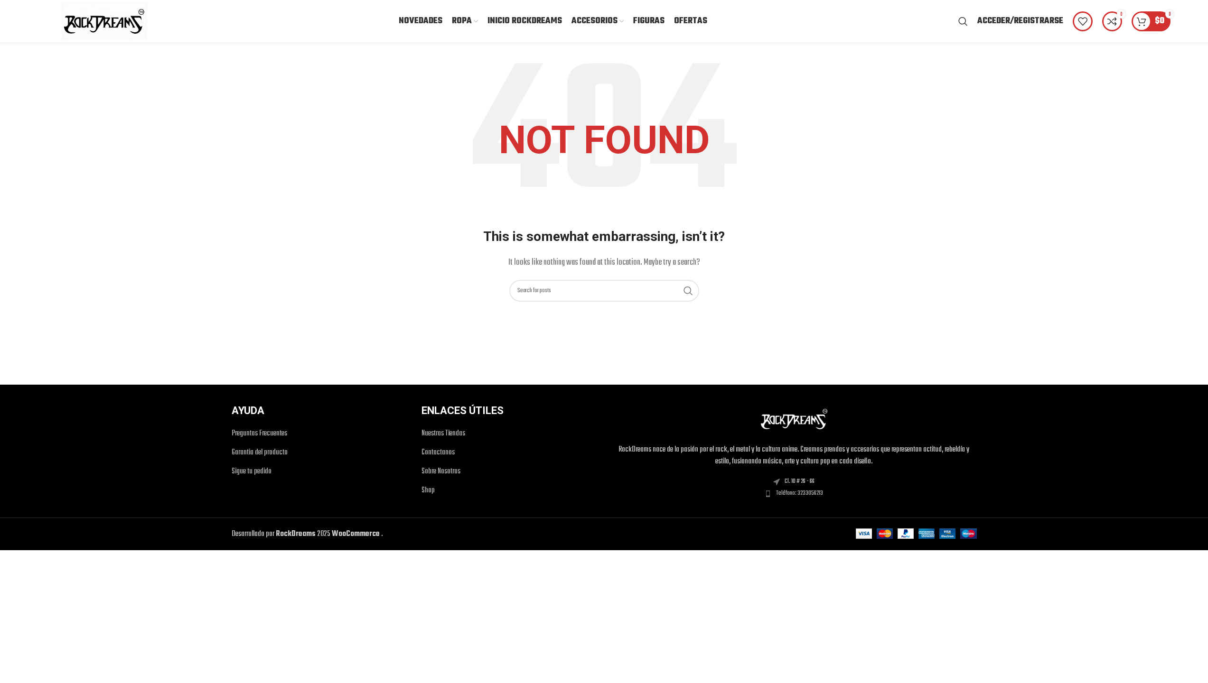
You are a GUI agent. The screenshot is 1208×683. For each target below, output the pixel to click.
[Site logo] (104, 21)
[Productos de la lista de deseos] (1082, 21)
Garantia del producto (260, 453)
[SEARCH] (688, 291)
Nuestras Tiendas (443, 434)
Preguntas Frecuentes (259, 434)
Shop (428, 491)
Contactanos (438, 453)
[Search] (963, 21)
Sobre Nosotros (440, 472)
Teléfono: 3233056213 (799, 493)
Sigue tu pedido (252, 472)
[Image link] (794, 419)
